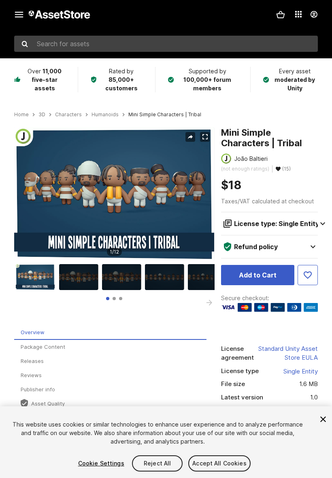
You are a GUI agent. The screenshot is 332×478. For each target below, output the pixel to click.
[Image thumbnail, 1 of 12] (37, 277)
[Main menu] (19, 14)
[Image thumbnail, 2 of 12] (80, 277)
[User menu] (314, 15)
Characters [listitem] (68, 114)
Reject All (157, 463)
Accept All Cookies (219, 463)
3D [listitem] (41, 114)
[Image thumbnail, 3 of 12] (123, 277)
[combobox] (166, 44)
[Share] (190, 137)
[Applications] (298, 14)
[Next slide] (209, 302)
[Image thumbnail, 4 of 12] (166, 277)
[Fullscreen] (205, 137)
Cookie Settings (101, 463)
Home (21, 114)
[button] (280, 14)
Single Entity (300, 371)
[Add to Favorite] (308, 275)
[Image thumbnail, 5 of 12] (209, 277)
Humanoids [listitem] (105, 114)
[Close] (323, 419)
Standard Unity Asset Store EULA (288, 353)
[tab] (107, 298)
